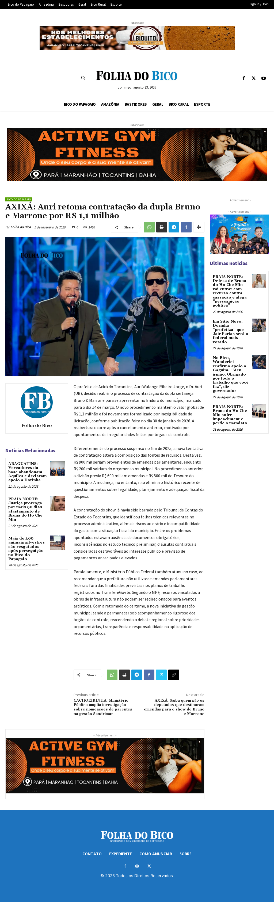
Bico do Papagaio (18, 199)
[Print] (161, 227)
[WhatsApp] (149, 227)
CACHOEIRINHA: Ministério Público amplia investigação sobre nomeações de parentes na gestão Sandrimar (103, 707)
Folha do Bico (20, 227)
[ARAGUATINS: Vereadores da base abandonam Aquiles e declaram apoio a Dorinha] (57, 468)
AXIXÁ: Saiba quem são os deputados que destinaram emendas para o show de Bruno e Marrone (174, 707)
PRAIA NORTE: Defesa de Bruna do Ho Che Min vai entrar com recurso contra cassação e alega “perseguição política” (230, 291)
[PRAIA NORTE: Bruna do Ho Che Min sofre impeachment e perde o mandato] (259, 411)
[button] (83, 77)
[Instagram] (137, 866)
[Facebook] (243, 78)
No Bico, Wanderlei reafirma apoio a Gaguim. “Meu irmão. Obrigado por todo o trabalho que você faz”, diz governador (231, 374)
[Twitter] (253, 78)
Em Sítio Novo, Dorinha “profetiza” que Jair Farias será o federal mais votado (230, 332)
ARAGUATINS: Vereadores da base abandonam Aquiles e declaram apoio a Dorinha (27, 472)
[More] (198, 227)
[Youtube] (263, 78)
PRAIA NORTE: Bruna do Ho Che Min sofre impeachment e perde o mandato (230, 415)
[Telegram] (174, 227)
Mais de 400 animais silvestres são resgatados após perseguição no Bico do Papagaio (26, 548)
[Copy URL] (173, 675)
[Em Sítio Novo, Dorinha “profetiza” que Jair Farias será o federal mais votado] (259, 325)
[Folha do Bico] (37, 402)
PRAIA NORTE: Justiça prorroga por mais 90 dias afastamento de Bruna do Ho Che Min (25, 509)
